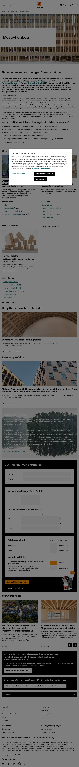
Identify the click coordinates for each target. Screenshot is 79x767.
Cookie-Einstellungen (18, 173)
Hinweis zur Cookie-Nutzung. (41, 168)
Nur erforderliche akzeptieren (44, 173)
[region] (40, 167)
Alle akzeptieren (41, 179)
